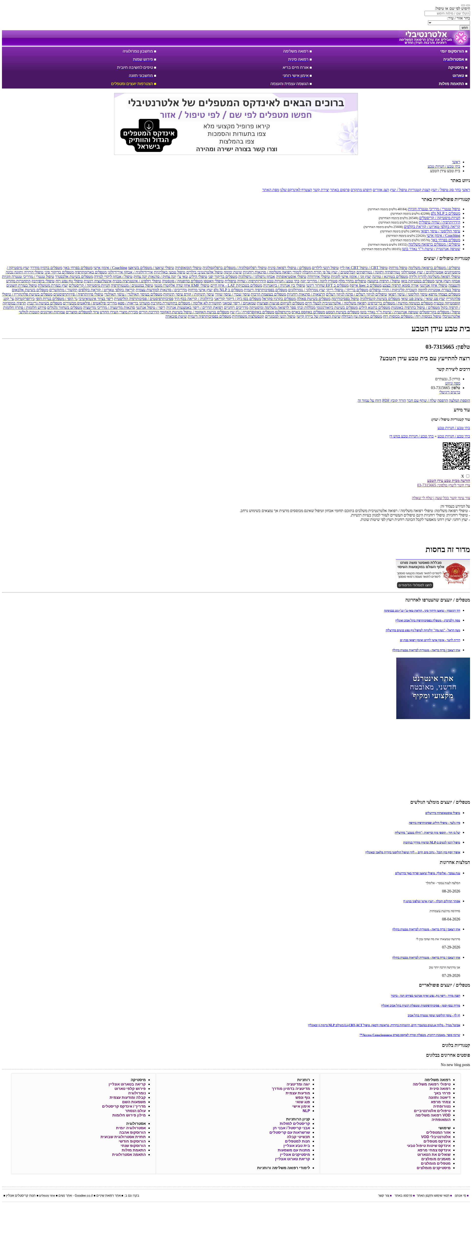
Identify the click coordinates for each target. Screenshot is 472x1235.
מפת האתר (270, 190)
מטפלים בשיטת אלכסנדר (74, 276)
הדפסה (442, 400)
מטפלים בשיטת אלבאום (30, 290)
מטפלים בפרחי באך (445, 240)
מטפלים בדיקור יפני (222, 276)
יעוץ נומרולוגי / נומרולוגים (306, 290)
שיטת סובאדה (176, 316)
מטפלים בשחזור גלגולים (64, 307)
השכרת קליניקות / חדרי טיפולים (393, 290)
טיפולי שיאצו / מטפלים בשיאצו (151, 268)
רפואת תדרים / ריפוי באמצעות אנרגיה (194, 307)
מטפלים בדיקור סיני (59, 272)
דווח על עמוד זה (369, 400)
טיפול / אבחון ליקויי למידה (113, 276)
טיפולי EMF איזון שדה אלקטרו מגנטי (181, 285)
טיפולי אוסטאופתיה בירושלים (442, 813)
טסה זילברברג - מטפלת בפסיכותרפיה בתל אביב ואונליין (427, 620)
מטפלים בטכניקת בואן (417, 281)
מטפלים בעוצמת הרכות (268, 294)
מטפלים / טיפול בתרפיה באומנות (415, 307)
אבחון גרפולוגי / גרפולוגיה (256, 276)
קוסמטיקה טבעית (447, 303)
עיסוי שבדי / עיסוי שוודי (232, 294)
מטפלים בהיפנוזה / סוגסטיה (182, 281)
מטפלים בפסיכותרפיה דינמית (265, 290)
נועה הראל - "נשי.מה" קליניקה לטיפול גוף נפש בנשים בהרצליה (423, 630)
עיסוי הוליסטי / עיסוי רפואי (440, 231)
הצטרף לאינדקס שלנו (296, 190)
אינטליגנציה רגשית (98, 281)
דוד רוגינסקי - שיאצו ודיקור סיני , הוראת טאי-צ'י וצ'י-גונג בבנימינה (422, 610)
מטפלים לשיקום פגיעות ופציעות (280, 303)
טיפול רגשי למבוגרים (280, 316)
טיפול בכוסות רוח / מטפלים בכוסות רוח (412, 316)
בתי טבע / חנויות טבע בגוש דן (411, 436)
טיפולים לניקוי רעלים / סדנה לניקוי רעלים (356, 294)
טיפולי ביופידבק (43, 281)
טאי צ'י (182, 276)
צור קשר (383, 1195)
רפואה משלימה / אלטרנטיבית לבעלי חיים (336, 303)
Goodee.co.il (84, 1195)
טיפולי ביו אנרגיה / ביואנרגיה (284, 285)
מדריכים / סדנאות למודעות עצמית (161, 290)
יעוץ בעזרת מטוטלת (53, 285)
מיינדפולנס (283, 312)
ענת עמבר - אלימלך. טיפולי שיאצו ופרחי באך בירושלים (427, 873)
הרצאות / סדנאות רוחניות (306, 294)
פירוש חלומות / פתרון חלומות (24, 307)
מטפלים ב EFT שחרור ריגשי (327, 285)
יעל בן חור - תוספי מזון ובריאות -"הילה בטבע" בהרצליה (427, 832)
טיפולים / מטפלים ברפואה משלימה (434, 244)
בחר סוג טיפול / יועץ (446, 190)
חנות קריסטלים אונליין (21, 1195)
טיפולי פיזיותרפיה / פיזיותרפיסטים (78, 294)
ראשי (466, 190)
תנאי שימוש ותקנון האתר (433, 1195)
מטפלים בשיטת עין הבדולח (361, 316)
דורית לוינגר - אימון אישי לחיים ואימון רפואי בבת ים (430, 640)
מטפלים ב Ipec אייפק (366, 285)
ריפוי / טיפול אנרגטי (150, 307)
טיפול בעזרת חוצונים (21, 285)
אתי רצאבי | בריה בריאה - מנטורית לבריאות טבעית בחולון (426, 650)
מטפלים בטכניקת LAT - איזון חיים (236, 285)
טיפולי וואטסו (214, 281)
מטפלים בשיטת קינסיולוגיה (380, 299)
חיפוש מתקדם (361, 190)
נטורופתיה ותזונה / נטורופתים (378, 272)
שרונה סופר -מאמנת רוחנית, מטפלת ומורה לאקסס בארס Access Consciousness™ (409, 1035)
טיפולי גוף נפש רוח (69, 281)
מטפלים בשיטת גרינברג (44, 303)
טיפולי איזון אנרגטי (433, 285)
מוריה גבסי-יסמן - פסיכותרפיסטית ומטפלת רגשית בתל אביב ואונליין (420, 1005)
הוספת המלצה (459, 400)
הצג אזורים (381, 190)
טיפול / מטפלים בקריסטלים (439, 312)
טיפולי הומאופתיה (188, 268)
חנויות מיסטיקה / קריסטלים (439, 218)
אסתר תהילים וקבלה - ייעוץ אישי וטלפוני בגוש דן (431, 901)
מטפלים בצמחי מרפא (444, 294)
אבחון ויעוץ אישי (447, 281)
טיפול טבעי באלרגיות (169, 272)
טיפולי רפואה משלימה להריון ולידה (434, 276)
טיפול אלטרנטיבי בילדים (204, 272)
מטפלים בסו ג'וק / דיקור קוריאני (237, 299)
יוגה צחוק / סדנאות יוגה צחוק (154, 276)
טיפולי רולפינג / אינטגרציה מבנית (137, 281)
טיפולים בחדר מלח (352, 281)
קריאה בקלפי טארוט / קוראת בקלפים (432, 227)
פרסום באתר (340, 190)
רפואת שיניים (105, 1195)
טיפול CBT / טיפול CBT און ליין (364, 268)
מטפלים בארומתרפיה (91, 272)
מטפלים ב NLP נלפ (445, 213)
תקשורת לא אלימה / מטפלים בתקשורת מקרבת (186, 303)
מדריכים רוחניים (236, 307)
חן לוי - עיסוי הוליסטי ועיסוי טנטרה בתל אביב (434, 1015)
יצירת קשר (321, 190)
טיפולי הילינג (198, 276)
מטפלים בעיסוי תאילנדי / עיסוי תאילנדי (133, 294)
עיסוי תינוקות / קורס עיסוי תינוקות (188, 294)
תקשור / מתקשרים (63, 290)
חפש (465, 28)
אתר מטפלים (47, 1195)
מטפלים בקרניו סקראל (279, 299)
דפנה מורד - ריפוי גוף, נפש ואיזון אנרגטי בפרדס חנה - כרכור (425, 995)
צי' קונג (8, 299)
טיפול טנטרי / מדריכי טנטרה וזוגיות (434, 209)
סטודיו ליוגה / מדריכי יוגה (319, 281)
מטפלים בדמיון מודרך (46, 268)
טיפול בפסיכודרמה (345, 299)
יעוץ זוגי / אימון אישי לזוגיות (351, 276)
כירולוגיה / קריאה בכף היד (193, 299)
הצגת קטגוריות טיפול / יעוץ (410, 190)
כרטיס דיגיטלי (449, 392)
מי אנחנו (460, 1195)
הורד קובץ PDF (394, 400)
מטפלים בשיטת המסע (342, 312)
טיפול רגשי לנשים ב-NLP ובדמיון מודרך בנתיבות (431, 842)
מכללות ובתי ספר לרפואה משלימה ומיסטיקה (282, 307)
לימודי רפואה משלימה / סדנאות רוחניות (272, 272)
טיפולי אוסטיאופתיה (291, 276)
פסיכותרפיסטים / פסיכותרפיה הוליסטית (143, 299)
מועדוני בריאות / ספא (134, 303)
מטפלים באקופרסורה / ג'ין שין (252, 312)
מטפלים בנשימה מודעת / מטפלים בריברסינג (400, 303)
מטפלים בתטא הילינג (374, 307)
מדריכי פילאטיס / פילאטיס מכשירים (90, 303)
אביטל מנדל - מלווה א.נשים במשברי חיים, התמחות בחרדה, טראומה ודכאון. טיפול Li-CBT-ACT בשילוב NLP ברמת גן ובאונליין (384, 1025)
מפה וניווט (452, 383)
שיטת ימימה (233, 272)
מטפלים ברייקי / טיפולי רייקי (347, 290)
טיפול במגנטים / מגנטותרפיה (132, 285)
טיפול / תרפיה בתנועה (383, 281)
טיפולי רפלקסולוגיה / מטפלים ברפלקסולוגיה (235, 268)
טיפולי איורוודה (318, 276)
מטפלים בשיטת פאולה (313, 299)
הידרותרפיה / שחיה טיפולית (439, 222)
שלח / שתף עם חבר (421, 400)
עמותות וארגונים (52, 312)
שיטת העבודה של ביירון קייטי (318, 316)
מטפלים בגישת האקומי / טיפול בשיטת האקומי (194, 312)
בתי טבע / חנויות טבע (283, 281)
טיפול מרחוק (398, 268)
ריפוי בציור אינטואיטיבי (95, 299)
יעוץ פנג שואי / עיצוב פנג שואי (423, 299)
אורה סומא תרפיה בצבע (401, 285)
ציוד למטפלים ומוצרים (82, 312)
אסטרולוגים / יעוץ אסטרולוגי (422, 272)
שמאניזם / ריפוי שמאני (239, 303)
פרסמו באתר (403, 1195)
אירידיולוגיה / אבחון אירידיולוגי (130, 272)
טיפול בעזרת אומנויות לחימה (439, 290)
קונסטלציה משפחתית (248, 316)
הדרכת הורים (149, 312)
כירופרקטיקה (25, 299)
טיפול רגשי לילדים (325, 268)
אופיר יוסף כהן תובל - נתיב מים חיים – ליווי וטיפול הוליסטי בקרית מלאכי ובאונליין (412, 852)
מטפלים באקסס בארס (308, 312)
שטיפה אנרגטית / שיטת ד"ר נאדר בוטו (431, 249)
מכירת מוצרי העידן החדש (119, 312)
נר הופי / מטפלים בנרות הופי (56, 299)
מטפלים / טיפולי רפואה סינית (289, 268)
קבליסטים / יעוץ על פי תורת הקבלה (328, 272)
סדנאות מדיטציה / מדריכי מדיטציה (109, 307)
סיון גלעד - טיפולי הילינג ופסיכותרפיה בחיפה (434, 823)
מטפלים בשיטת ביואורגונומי (337, 307)
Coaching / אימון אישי (443, 235)
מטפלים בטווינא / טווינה (390, 276)
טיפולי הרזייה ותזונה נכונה (25, 272)
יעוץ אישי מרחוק (200, 290)
